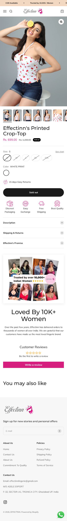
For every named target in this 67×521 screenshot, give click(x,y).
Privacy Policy (43, 449)
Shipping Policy (44, 454)
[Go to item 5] (47, 115)
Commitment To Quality (15, 465)
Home (6, 449)
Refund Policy (43, 459)
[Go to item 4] (37, 115)
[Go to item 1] (7, 115)
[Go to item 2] (17, 115)
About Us (7, 459)
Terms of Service (45, 465)
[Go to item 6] (57, 115)
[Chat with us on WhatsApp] (60, 515)
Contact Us (8, 454)
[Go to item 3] (27, 115)
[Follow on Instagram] (5, 502)
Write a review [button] (33, 364)
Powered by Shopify (29, 512)
